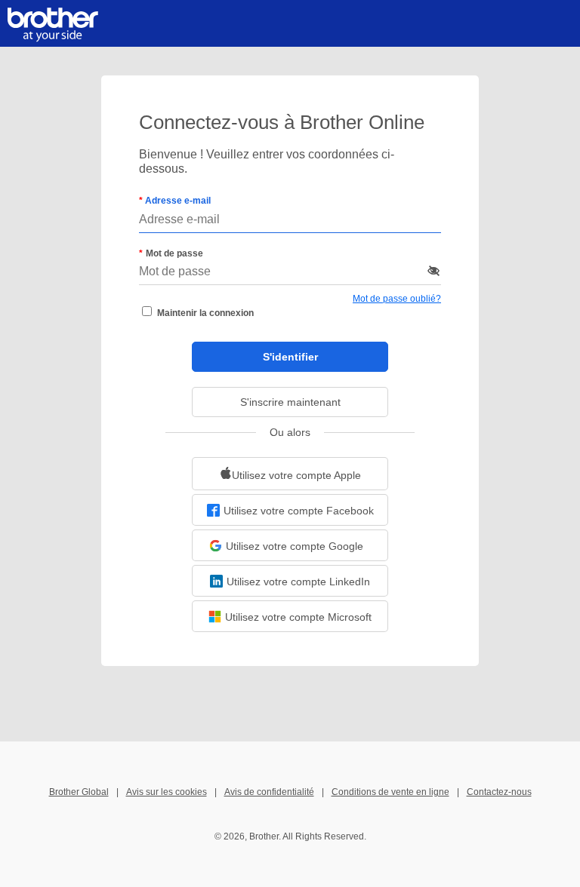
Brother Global (79, 792)
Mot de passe (174, 253)
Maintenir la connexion (205, 313)
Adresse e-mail (177, 200)
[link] (290, 473)
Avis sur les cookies (166, 792)
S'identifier (290, 357)
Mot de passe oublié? (397, 298)
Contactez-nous (499, 792)
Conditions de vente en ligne (390, 792)
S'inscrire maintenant (290, 402)
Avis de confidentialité (269, 792)
